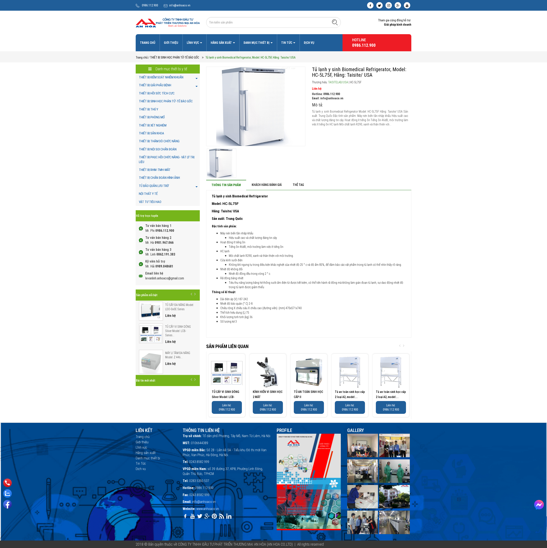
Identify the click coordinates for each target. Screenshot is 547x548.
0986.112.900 (150, 5)
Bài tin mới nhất (145, 380)
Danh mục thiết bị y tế (171, 69)
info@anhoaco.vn (179, 5)
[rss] (221, 516)
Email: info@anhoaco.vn (327, 98)
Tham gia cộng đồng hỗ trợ (394, 20)
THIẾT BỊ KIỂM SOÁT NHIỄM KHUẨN (161, 77)
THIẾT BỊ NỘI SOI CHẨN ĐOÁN (157, 149)
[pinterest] (214, 516)
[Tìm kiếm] (334, 22)
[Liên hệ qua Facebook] (539, 505)
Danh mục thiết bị (257, 42)
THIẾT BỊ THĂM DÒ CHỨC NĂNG (159, 141)
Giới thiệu (171, 42)
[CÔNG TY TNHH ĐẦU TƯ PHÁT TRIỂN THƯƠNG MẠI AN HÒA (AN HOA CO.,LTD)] (168, 22)
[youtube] (407, 5)
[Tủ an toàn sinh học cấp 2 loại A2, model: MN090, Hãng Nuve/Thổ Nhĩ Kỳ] (391, 372)
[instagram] (388, 5)
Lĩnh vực (193, 42)
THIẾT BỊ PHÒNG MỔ (152, 117)
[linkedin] (228, 516)
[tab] (226, 185)
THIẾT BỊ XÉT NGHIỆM (152, 125)
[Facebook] (7, 504)
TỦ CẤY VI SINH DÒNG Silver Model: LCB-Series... (178, 331)
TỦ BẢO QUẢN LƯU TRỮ (154, 186)
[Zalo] (7, 493)
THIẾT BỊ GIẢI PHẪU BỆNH (155, 85)
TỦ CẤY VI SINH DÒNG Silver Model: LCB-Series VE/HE (225, 397)
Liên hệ (316, 88)
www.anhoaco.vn (207, 509)
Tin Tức (287, 42)
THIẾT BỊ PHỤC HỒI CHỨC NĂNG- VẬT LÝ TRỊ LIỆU (166, 159)
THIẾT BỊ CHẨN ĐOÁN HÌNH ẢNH (159, 178)
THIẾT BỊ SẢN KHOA (151, 133)
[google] (398, 5)
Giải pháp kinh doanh (397, 24)
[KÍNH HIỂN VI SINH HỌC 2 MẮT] (268, 372)
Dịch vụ (309, 42)
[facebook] (370, 5)
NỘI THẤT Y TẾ (148, 194)
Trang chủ (147, 42)
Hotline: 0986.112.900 (326, 94)
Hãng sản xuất (221, 42)
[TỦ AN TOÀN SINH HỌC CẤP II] (309, 372)
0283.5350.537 (199, 481)
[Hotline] (7, 483)
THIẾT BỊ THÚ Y (148, 109)
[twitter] (379, 5)
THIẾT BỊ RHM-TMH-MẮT (155, 170)
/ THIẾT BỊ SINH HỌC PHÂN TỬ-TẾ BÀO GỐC (173, 57)
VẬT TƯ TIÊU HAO (150, 202)
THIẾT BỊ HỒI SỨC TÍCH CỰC (157, 93)
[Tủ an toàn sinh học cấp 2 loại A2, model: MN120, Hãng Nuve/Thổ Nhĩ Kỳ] (350, 372)
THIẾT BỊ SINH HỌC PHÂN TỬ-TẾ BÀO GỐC (166, 101)
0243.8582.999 (199, 462)
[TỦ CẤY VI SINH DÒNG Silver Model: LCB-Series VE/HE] (227, 372)
